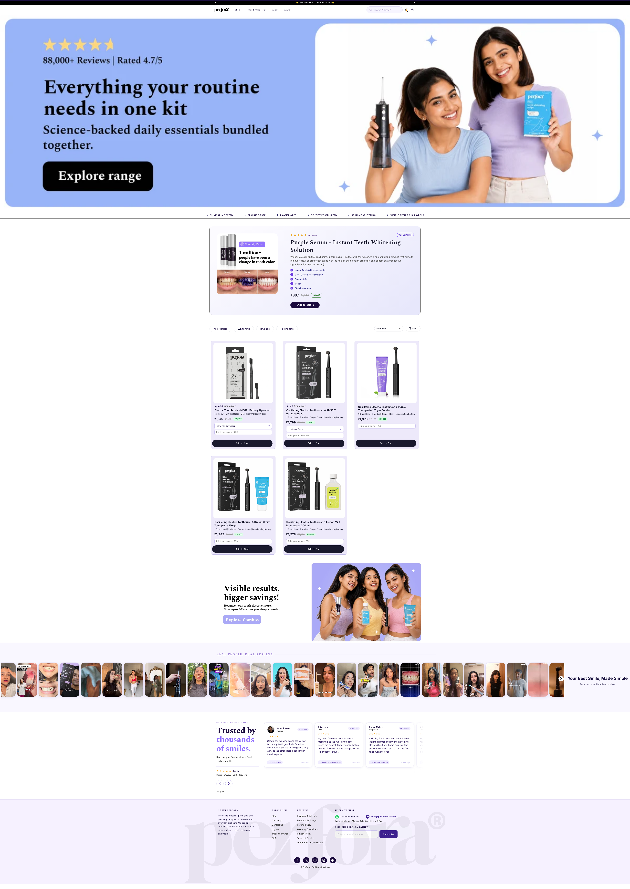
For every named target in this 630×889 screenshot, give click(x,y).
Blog (274, 816)
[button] (412, 10)
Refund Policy (304, 824)
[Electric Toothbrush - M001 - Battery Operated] (243, 373)
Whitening (244, 328)
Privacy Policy (304, 833)
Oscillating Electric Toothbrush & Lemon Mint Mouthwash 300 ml (313, 523)
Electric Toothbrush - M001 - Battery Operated (242, 410)
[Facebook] (297, 860)
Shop (237, 9)
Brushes (265, 328)
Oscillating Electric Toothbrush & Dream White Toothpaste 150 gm (242, 523)
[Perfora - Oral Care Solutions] (221, 10)
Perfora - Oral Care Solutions (316, 867)
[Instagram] (324, 860)
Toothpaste (287, 328)
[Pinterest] (333, 860)
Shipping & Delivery (307, 816)
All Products (220, 328)
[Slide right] (414, 2)
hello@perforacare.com (383, 816)
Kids (274, 9)
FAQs (274, 838)
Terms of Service (305, 838)
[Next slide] (228, 783)
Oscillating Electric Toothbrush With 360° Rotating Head (311, 412)
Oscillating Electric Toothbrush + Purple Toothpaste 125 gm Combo (382, 408)
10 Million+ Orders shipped (315, 2)
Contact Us (277, 824)
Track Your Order (280, 833)
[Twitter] (306, 860)
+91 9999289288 (349, 816)
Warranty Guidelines (307, 829)
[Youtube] (315, 860)
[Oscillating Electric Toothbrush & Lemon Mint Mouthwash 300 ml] (315, 488)
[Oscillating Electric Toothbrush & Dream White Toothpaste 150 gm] (243, 488)
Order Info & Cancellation (310, 842)
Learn (287, 9)
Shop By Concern (256, 9)
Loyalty (275, 829)
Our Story (277, 820)
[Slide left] (215, 2)
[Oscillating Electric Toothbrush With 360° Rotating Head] (315, 373)
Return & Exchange (306, 820)
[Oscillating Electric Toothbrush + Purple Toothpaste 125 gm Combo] (387, 373)
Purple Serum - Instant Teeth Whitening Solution (345, 246)
